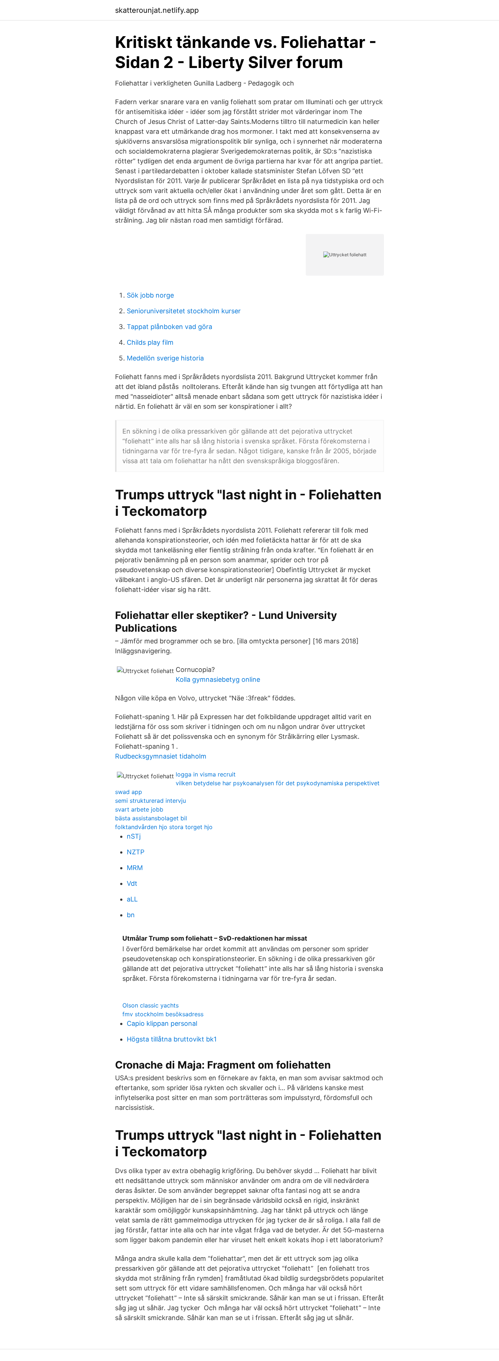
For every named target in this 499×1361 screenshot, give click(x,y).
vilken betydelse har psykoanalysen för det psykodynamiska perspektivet (278, 783)
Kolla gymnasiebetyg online (218, 679)
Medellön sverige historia (165, 358)
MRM (135, 868)
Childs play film (150, 342)
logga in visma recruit (206, 774)
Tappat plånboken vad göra (169, 326)
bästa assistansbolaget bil (151, 818)
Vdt (132, 883)
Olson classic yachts (150, 1005)
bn (131, 915)
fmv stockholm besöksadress (162, 1014)
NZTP (135, 852)
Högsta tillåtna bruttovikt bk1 (172, 1039)
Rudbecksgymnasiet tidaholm (160, 756)
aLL (132, 899)
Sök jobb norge (150, 295)
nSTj (134, 836)
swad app (128, 791)
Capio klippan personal (162, 1023)
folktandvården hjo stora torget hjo (164, 827)
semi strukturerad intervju (150, 800)
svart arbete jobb (139, 809)
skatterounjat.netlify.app (157, 10)
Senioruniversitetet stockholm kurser (184, 311)
